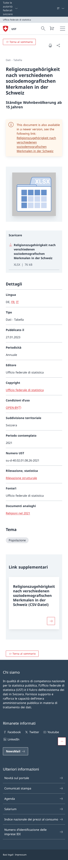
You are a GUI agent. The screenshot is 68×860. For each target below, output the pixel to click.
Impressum (20, 854)
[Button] (51, 621)
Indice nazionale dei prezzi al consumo (31, 819)
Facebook (14, 732)
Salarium (10, 809)
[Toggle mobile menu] (62, 28)
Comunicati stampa (17, 788)
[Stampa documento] (50, 45)
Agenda (9, 799)
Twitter (34, 732)
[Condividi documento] (58, 45)
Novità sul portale (16, 778)
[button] (62, 741)
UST (13, 29)
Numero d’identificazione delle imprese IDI (25, 832)
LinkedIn (13, 739)
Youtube (53, 732)
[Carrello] (51, 28)
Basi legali (8, 854)
